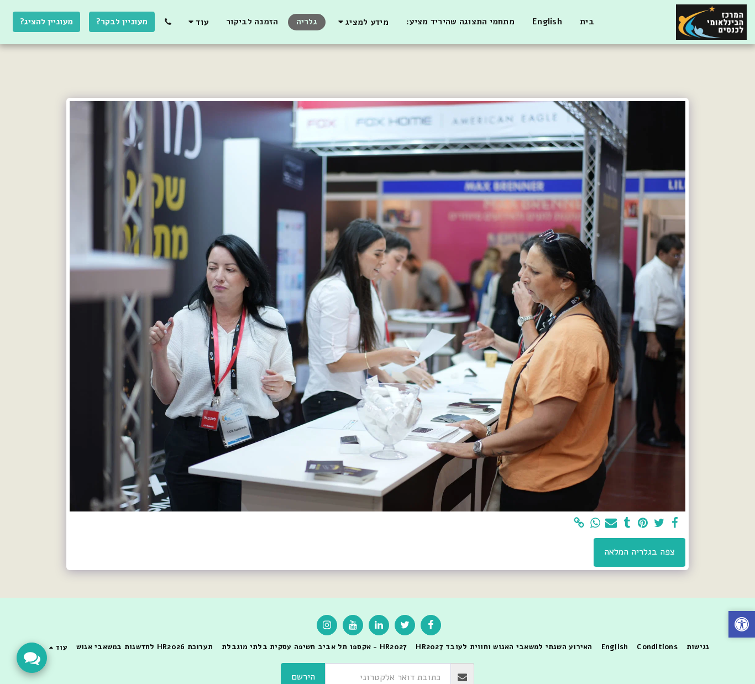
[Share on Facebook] (675, 523)
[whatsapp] (595, 523)
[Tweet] (659, 523)
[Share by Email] (611, 523)
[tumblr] (627, 523)
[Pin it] (643, 523)
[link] (579, 523)
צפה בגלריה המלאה (639, 551)
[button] (362, 21)
